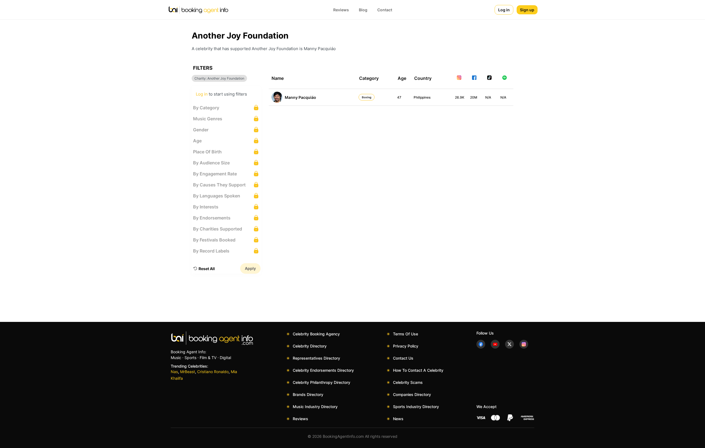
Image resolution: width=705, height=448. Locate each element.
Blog (363, 9)
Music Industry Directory (315, 406)
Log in (504, 9)
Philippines (422, 97)
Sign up (527, 9)
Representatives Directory (316, 358)
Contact (384, 9)
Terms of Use (405, 334)
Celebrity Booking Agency (316, 334)
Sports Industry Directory (416, 406)
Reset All (207, 268)
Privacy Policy (405, 346)
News (398, 418)
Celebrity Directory (310, 346)
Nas (174, 371)
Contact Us (403, 358)
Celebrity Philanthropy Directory (321, 382)
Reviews (341, 9)
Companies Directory (412, 394)
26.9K (459, 97)
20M (473, 97)
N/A (488, 97)
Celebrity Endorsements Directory (323, 370)
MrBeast (187, 371)
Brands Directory (308, 394)
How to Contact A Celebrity (418, 370)
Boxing (366, 97)
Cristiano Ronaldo (213, 371)
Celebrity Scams (408, 382)
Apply (250, 268)
